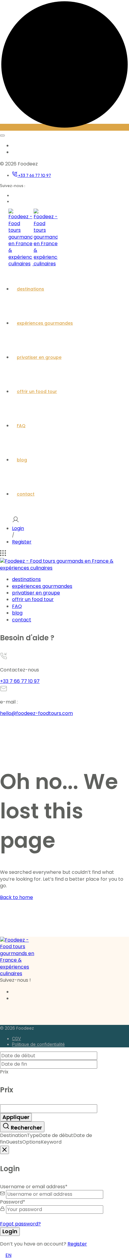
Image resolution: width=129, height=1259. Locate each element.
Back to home (16, 897)
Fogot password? (20, 1223)
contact (25, 494)
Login (18, 528)
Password (12, 1201)
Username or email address (34, 1186)
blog (22, 460)
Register (22, 541)
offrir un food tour (37, 391)
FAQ (21, 426)
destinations (30, 289)
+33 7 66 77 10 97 (34, 175)
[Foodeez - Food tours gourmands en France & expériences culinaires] (33, 263)
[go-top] (64, 127)
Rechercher (26, 1127)
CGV (16, 1038)
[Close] (4, 1150)
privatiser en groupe (39, 357)
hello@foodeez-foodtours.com (36, 713)
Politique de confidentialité (38, 1044)
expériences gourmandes (45, 323)
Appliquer (15, 1117)
